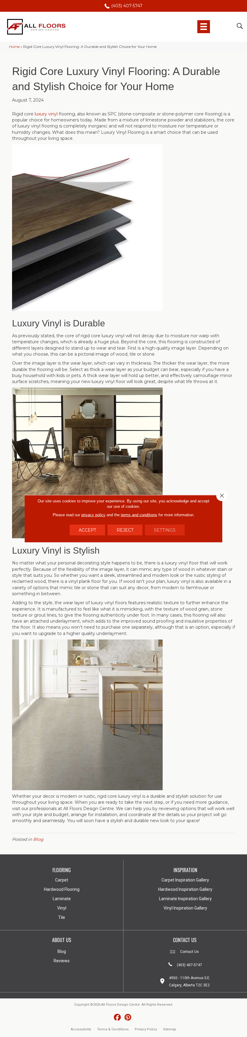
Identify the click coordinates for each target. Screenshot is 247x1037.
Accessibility (81, 1029)
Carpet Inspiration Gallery (185, 880)
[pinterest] (128, 1017)
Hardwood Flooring (62, 889)
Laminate (62, 898)
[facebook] (117, 1017)
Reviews (62, 960)
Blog (38, 839)
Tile (61, 917)
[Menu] (203, 26)
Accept (87, 530)
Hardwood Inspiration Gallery (185, 889)
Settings (165, 530)
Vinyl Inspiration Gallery (185, 908)
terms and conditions (139, 514)
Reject (125, 530)
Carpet (61, 880)
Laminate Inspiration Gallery (185, 898)
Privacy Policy (146, 1029)
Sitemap (169, 1029)
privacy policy (93, 514)
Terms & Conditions (113, 1029)
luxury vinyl (46, 114)
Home (14, 46)
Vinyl (61, 908)
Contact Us (189, 952)
